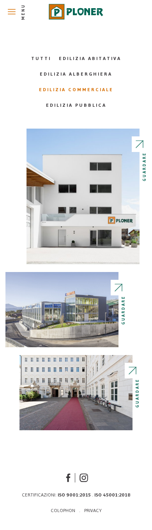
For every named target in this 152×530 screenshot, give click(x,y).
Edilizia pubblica (76, 105)
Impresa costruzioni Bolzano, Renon (76, 11)
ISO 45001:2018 (112, 495)
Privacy (93, 510)
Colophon (63, 510)
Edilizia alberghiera (76, 74)
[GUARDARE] (83, 196)
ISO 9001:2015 (74, 495)
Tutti (41, 58)
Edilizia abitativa (90, 58)
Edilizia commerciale (76, 89)
